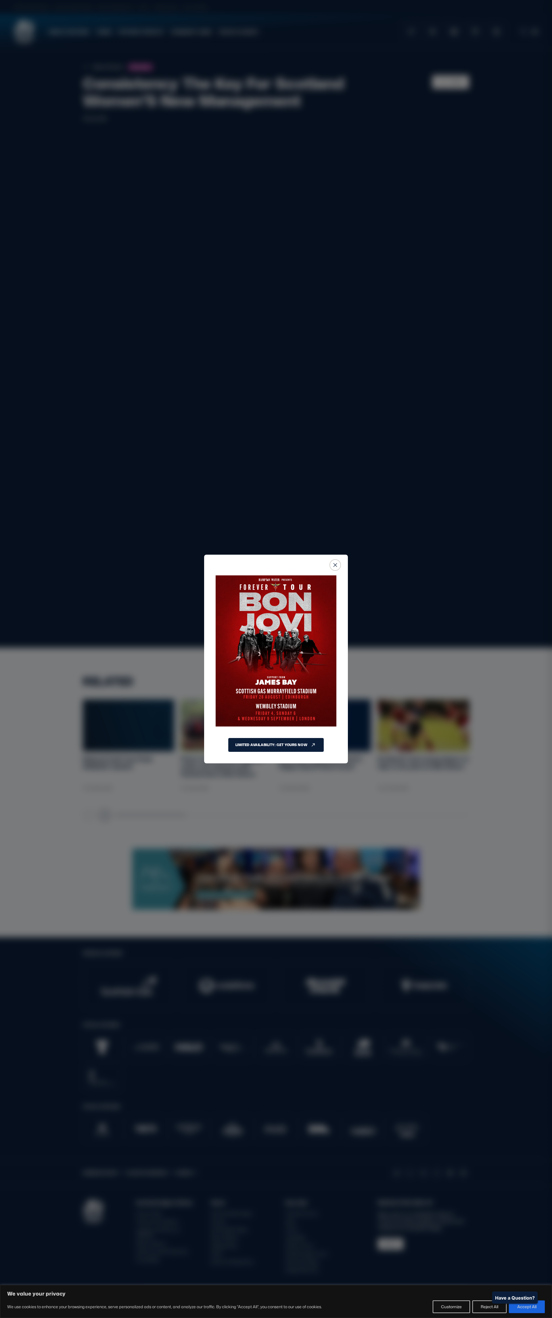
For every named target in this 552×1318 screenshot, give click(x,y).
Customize (451, 1306)
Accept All (526, 1306)
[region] (276, 1301)
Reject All (489, 1306)
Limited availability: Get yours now (271, 745)
